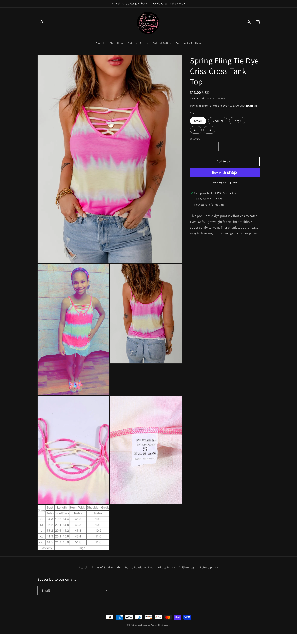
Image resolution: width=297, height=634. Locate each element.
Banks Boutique (142, 624)
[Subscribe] (105, 590)
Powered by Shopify (160, 624)
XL (195, 130)
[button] (41, 22)
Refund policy (209, 567)
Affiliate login (187, 567)
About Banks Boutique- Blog (135, 567)
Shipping (195, 98)
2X (209, 130)
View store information (209, 204)
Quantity (195, 139)
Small (198, 121)
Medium (217, 121)
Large (237, 121)
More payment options (224, 182)
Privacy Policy (166, 567)
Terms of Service (102, 567)
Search (83, 567)
